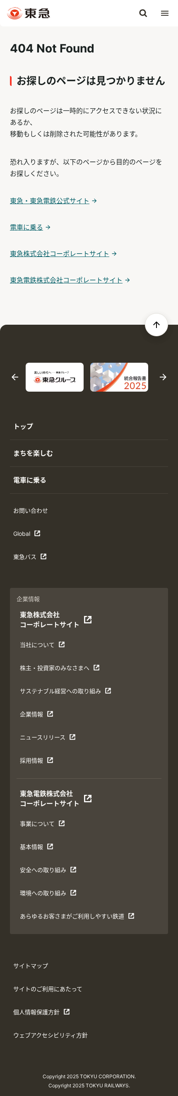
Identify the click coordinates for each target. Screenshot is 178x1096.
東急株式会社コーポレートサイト (59, 254)
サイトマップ (30, 965)
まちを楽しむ (33, 453)
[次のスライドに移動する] (163, 377)
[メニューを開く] (165, 13)
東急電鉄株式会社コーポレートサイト (66, 280)
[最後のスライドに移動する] (15, 377)
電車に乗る (26, 227)
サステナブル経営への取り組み (60, 693)
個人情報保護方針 (39, 1014)
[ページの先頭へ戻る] (156, 324)
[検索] (143, 13)
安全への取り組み (45, 871)
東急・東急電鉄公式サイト (49, 201)
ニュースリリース (45, 739)
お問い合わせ (30, 510)
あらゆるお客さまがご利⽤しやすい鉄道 (71, 918)
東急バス (39, 558)
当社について (45, 646)
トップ (23, 426)
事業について (45, 825)
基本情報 (45, 848)
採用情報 (45, 762)
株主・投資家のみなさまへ (54, 669)
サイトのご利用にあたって (47, 988)
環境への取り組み (45, 895)
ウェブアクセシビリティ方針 (50, 1035)
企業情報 (45, 716)
